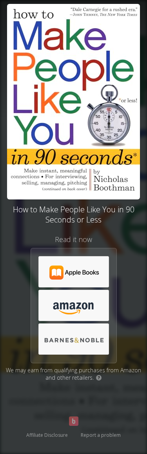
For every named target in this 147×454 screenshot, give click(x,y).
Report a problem (101, 435)
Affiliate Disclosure (47, 435)
